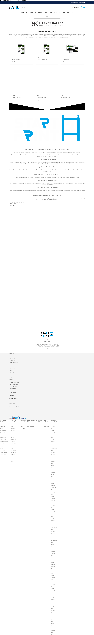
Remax (52, 435)
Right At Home (54, 527)
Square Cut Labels (30, 426)
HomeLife (53, 461)
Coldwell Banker (54, 579)
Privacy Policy (12, 205)
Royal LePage (53, 487)
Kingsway (53, 553)
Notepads (22, 426)
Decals (28, 424)
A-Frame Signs (3, 454)
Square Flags (46, 426)
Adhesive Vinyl (3, 437)
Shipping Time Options (14, 382)
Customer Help (13, 370)
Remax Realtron (54, 448)
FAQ (11, 377)
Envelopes (22, 424)
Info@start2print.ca (12, 398)
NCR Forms (23, 428)
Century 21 (53, 500)
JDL (51, 619)
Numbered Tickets (14, 443)
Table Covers (2, 435)
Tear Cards (12, 454)
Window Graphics (3, 439)
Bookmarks (12, 430)
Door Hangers (13, 450)
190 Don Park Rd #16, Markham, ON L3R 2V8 (18, 401)
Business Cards (13, 421)
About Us (12, 356)
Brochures (12, 428)
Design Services (13, 388)
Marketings (53, 426)
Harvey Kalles (53, 606)
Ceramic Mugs (39, 421)
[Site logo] (14, 7)
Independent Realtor (55, 421)
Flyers (11, 426)
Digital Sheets (13, 452)
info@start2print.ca (74, 2)
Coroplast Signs (3, 421)
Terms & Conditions (14, 362)
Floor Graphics (3, 424)
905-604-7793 (82, 2)
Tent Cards (12, 459)
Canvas (1, 448)
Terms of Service (13, 203)
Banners (1, 428)
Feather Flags (46, 421)
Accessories (2, 459)
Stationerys (53, 428)
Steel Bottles (38, 424)
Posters (11, 448)
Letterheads (23, 421)
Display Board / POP (4, 446)
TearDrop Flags (47, 424)
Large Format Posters (4, 441)
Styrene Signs (2, 443)
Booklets (12, 435)
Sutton (52, 474)
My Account (12, 368)
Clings (11, 461)
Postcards (12, 424)
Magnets (12, 437)
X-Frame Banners (3, 452)
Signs (52, 424)
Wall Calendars (13, 446)
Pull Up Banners (3, 430)
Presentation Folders (14, 432)
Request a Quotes (13, 386)
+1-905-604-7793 (12, 395)
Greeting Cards (13, 439)
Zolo (52, 632)
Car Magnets (2, 432)
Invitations (12, 441)
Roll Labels (29, 421)
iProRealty (53, 566)
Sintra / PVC (2, 450)
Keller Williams (54, 540)
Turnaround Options (14, 384)
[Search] (68, 7)
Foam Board (2, 426)
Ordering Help (13, 358)
